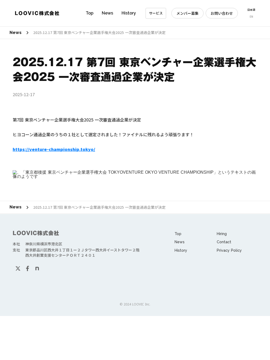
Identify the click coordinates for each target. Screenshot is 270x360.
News (107, 13)
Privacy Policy (229, 250)
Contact (224, 242)
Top (89, 13)
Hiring (222, 234)
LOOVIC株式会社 (36, 233)
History (129, 13)
